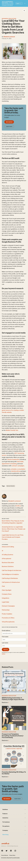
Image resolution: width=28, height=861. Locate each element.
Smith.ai (18, 506)
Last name (5, 643)
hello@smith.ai (15, 471)
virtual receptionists (13, 459)
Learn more (9, 126)
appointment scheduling (9, 463)
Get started (9, 122)
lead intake (20, 461)
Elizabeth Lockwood (9, 36)
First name (5, 636)
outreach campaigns (18, 466)
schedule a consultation (18, 469)
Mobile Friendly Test (12, 430)
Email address (6, 630)
